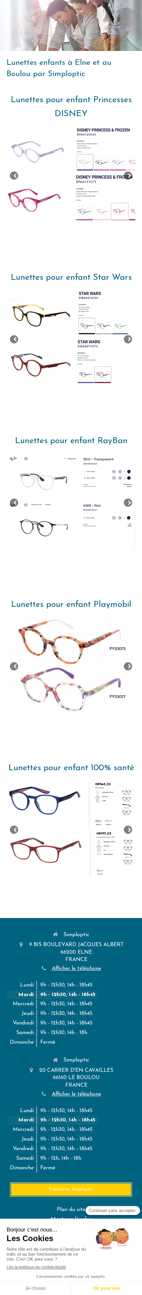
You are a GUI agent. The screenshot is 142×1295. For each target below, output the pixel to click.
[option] (71, 175)
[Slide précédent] (14, 176)
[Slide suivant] (128, 176)
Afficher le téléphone (76, 968)
